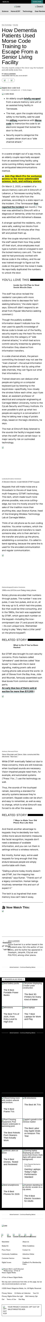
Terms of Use (11, 1299)
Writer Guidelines (28, 1246)
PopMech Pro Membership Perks (32, 1263)
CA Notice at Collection (22, 1293)
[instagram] (27, 1235)
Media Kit (5, 1246)
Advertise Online (28, 1254)
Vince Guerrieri (10, 73)
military (14, 120)
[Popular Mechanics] (22, 6)
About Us (26, 1242)
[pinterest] (33, 1235)
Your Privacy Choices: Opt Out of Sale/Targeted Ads (23, 1308)
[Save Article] (5, 80)
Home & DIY (15, 11)
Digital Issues (6, 1262)
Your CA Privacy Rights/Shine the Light (20, 1294)
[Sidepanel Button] (3, 6)
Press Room (6, 1250)
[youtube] (15, 1235)
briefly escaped (32, 98)
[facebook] (22, 1235)
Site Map (21, 1299)
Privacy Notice (7, 1293)
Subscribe (37, 2)
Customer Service (8, 1258)
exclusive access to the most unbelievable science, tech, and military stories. (22, 179)
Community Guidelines (10, 1254)
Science (5, 11)
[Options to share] (12, 80)
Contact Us (26, 1250)
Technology (27, 11)
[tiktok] (9, 1235)
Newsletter (5, 1242)
